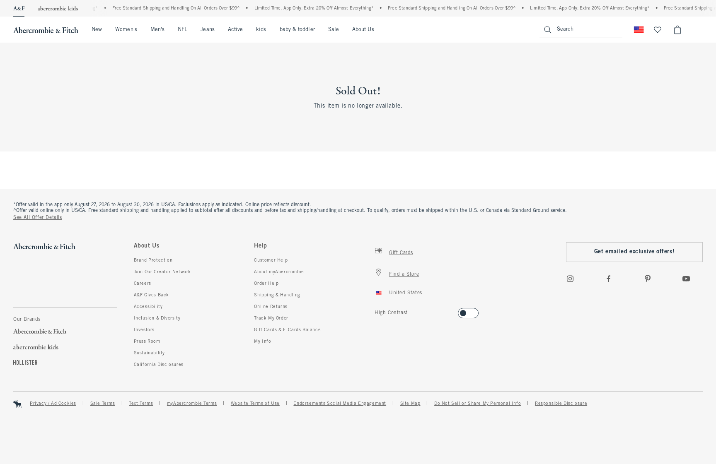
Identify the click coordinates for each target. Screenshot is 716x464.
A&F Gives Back (151, 295)
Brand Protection (153, 260)
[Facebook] (609, 278)
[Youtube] (686, 278)
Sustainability (149, 353)
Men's (157, 29)
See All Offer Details (37, 217)
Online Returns (270, 307)
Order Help (266, 283)
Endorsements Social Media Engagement (339, 403)
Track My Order (271, 318)
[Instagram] (570, 278)
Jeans (207, 29)
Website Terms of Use (255, 403)
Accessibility (148, 307)
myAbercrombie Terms (192, 403)
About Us (363, 29)
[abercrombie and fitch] (45, 30)
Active (235, 29)
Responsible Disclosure (561, 403)
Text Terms (141, 403)
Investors (144, 330)
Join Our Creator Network (162, 272)
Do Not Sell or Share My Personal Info (477, 403)
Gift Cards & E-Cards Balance (287, 330)
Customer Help (271, 260)
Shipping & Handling (277, 295)
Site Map (410, 403)
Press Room (147, 341)
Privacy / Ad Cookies (53, 403)
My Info (262, 341)
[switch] (377, 310)
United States (405, 293)
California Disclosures (159, 365)
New (97, 29)
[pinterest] (647, 278)
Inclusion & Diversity (157, 318)
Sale (333, 29)
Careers (142, 283)
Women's (126, 29)
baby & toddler (297, 29)
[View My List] (658, 30)
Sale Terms (102, 403)
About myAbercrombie (279, 272)
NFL (182, 29)
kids (261, 29)
